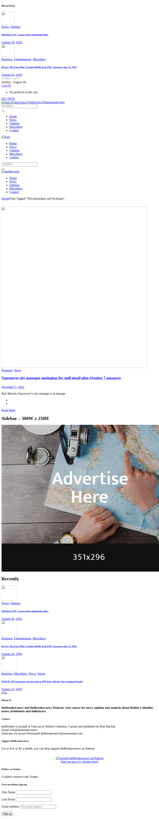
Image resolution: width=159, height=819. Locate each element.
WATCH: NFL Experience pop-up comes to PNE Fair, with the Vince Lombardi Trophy (42, 681)
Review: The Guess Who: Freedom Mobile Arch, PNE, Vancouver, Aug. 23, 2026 (39, 67)
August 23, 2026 (12, 689)
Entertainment (22, 59)
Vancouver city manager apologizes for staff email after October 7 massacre (61, 378)
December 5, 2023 (13, 387)
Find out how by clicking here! (80, 761)
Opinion (15, 26)
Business (7, 59)
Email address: (11, 806)
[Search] (3, 110)
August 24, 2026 (12, 74)
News (5, 26)
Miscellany (39, 59)
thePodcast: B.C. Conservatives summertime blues (25, 34)
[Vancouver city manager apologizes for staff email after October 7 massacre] (74, 366)
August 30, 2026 (12, 42)
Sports (41, 673)
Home (5, 198)
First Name (8, 792)
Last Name (8, 799)
